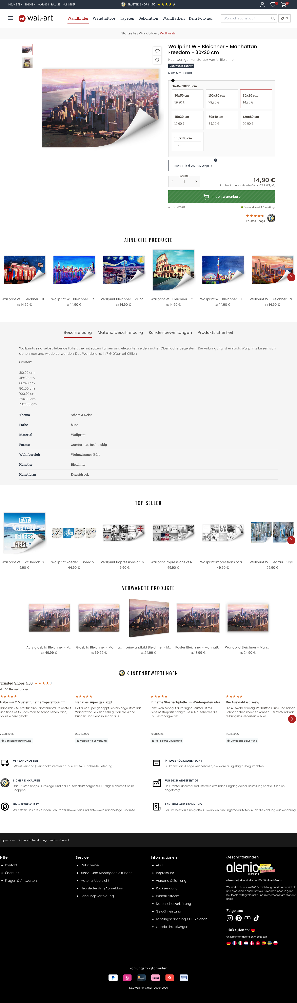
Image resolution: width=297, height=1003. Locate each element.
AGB (159, 865)
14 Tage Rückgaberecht (183, 761)
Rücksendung (167, 888)
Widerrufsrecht (59, 840)
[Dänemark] (252, 943)
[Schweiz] (258, 943)
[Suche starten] (273, 18)
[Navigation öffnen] (10, 18)
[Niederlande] (246, 943)
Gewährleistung (168, 911)
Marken (43, 4)
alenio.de (232, 880)
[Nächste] (291, 277)
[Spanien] (264, 943)
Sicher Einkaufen (26, 780)
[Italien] (240, 943)
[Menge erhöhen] (196, 181)
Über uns (12, 873)
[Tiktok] (256, 918)
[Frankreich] (234, 943)
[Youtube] (247, 918)
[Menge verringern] (172, 181)
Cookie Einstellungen (172, 926)
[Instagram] (229, 918)
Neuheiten (15, 4)
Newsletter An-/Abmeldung (102, 888)
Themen (30, 4)
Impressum (7, 840)
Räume (55, 4)
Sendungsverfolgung (97, 896)
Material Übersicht (95, 880)
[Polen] (275, 943)
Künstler (69, 4)
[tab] (78, 333)
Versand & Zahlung (171, 880)
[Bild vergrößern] (157, 59)
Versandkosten (25, 761)
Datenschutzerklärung (32, 840)
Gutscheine (90, 865)
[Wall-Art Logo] (36, 18)
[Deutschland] (228, 943)
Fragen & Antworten (21, 880)
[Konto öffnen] (262, 4)
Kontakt (11, 865)
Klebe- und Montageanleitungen (107, 873)
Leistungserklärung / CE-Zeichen (181, 919)
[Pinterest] (238, 918)
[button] (100, 108)
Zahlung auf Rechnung (183, 804)
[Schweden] (270, 943)
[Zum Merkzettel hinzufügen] (157, 51)
